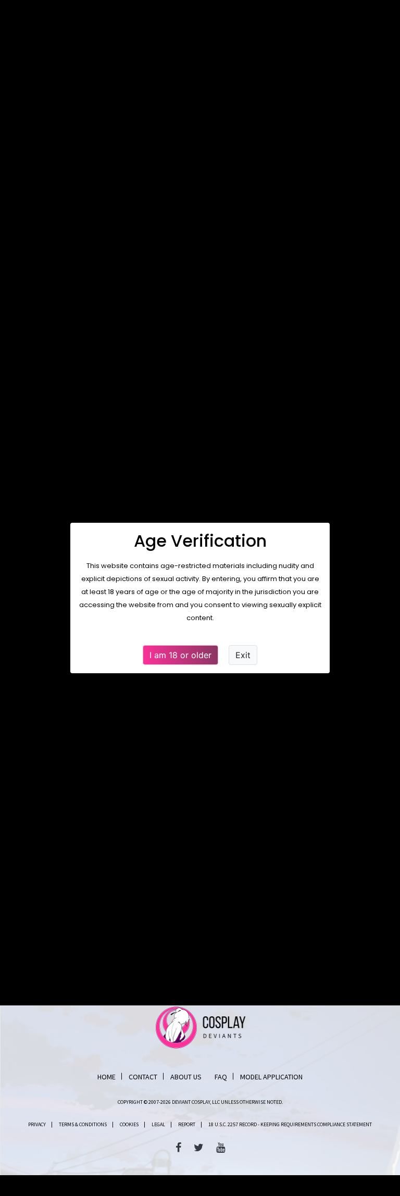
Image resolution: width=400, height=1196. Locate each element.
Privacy (37, 1124)
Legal (158, 1124)
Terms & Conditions (83, 1124)
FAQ (221, 1076)
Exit (243, 655)
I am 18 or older (180, 655)
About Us (186, 1076)
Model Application (271, 1076)
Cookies (129, 1124)
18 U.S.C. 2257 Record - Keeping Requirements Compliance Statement (290, 1124)
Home (106, 1076)
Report (186, 1124)
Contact (143, 1076)
